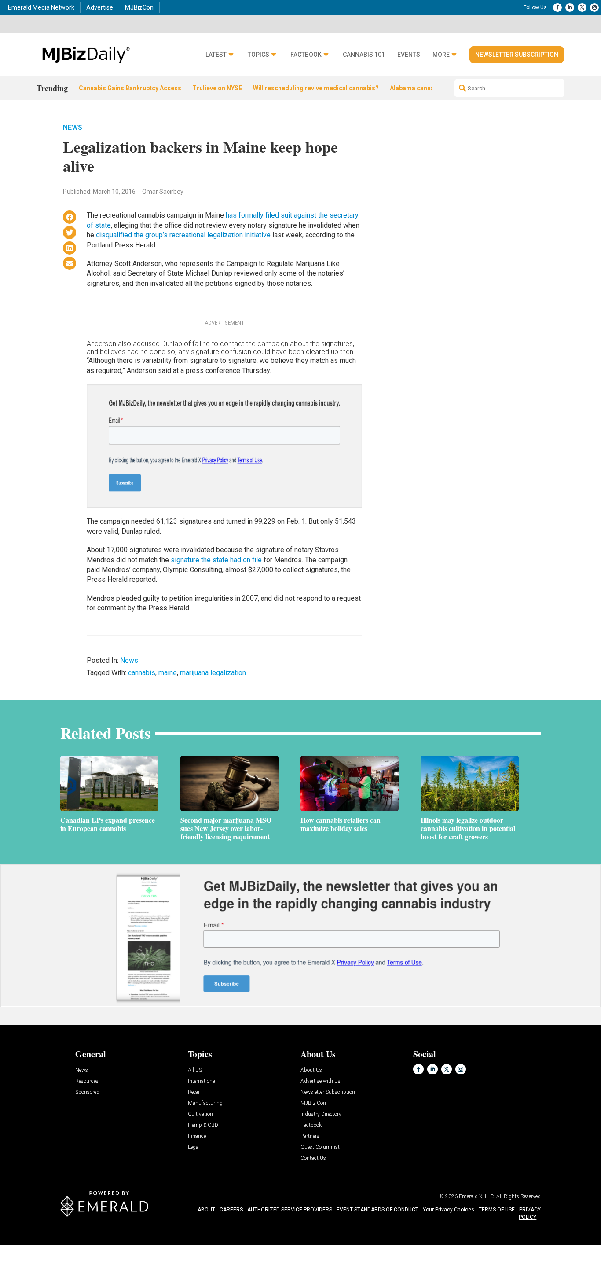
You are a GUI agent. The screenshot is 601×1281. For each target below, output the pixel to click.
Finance (197, 1136)
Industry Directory (320, 1114)
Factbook (306, 55)
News (72, 127)
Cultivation (200, 1114)
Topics (258, 55)
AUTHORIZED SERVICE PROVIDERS (289, 1210)
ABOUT (206, 1210)
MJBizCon (139, 7)
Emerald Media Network (41, 7)
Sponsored (87, 1092)
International (202, 1081)
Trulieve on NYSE (217, 88)
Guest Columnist (320, 1147)
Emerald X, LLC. (477, 1196)
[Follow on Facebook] (557, 7)
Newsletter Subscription (516, 54)
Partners (309, 1136)
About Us (311, 1070)
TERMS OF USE (497, 1210)
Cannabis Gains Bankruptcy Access (130, 88)
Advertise (99, 7)
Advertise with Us (320, 1081)
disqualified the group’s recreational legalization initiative (183, 235)
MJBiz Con (313, 1103)
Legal (194, 1147)
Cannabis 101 (364, 55)
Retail (194, 1092)
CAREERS (231, 1210)
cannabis (141, 672)
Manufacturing (205, 1103)
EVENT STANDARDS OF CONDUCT (377, 1210)
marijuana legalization (213, 672)
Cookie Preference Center (89, 1246)
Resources (87, 1081)
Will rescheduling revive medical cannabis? (316, 88)
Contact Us (313, 1158)
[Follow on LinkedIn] (569, 7)
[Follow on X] (582, 7)
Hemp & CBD (203, 1125)
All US (195, 1070)
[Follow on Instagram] (594, 7)
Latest (216, 55)
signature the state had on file (217, 560)
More (441, 55)
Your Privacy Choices (448, 1210)
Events (408, 55)
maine (167, 672)
